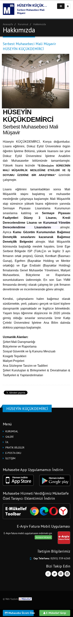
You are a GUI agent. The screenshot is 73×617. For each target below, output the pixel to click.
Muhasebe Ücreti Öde (21, 613)
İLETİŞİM (10, 458)
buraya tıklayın (43, 537)
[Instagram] (67, 574)
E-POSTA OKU (13, 453)
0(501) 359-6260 (60, 558)
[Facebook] (48, 574)
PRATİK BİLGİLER (14, 447)
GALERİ (9, 436)
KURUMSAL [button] (11, 431)
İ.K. (7, 442)
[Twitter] (54, 574)
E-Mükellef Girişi (55, 613)
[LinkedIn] (61, 574)
